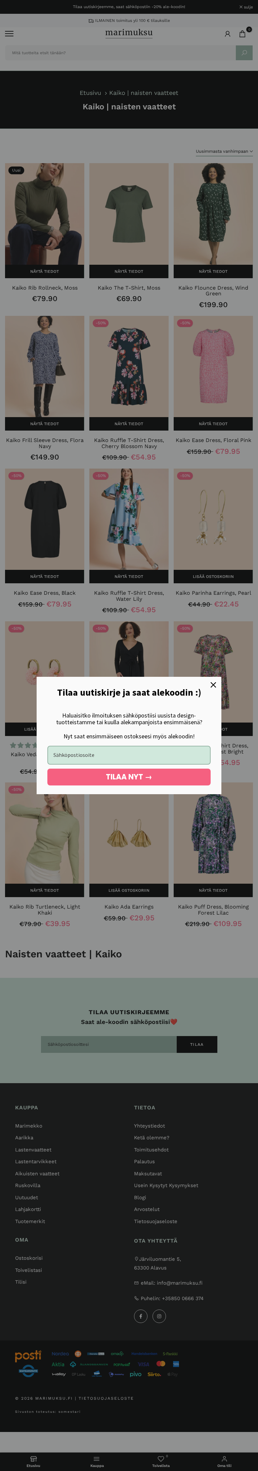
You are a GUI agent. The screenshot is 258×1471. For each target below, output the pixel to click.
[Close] (213, 685)
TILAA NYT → (129, 777)
